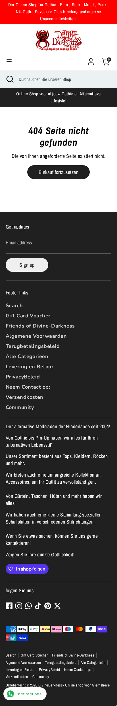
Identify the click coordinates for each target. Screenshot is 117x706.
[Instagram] (18, 605)
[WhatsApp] (28, 605)
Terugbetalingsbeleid (33, 346)
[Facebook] (9, 605)
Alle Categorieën (27, 356)
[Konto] (91, 59)
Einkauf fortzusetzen (58, 172)
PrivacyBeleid (23, 376)
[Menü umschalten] (9, 61)
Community (20, 407)
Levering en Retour (29, 366)
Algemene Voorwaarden (36, 336)
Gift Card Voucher (28, 315)
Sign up (26, 264)
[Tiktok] (38, 605)
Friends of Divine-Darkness (40, 325)
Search (14, 305)
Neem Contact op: (28, 387)
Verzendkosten (24, 397)
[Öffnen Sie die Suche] (9, 79)
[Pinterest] (47, 605)
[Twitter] (57, 605)
